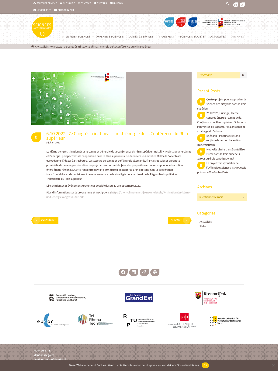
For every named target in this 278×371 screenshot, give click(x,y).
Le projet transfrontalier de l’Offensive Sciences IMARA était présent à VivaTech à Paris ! (221, 167)
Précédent (48, 220)
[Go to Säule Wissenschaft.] (32, 47)
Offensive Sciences (109, 36)
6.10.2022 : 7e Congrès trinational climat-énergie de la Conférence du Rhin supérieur (117, 135)
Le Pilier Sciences (78, 36)
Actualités (218, 36)
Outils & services (141, 36)
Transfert (166, 36)
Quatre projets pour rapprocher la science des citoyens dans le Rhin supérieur (221, 104)
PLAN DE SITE (42, 350)
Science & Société (192, 36)
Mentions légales (43, 355)
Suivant (176, 220)
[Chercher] (243, 75)
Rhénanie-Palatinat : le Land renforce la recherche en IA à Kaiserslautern (219, 140)
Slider (203, 226)
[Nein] (273, 365)
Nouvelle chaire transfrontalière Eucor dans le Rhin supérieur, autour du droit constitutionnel (221, 154)
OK (205, 365)
